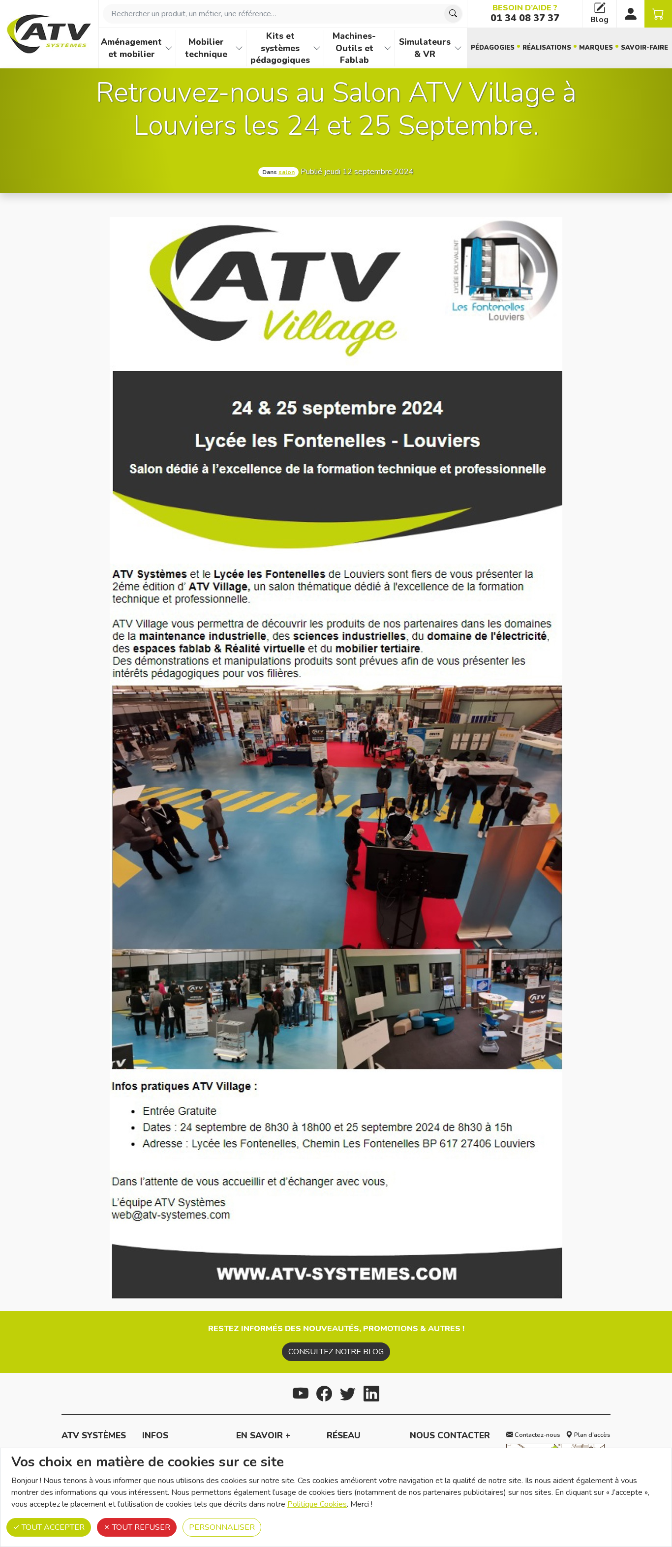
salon (286, 172)
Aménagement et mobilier (131, 48)
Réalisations (546, 47)
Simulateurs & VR (425, 48)
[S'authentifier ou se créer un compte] (631, 14)
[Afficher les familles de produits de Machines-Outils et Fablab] (388, 48)
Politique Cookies (317, 1504)
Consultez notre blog (336, 1351)
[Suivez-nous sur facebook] (324, 1392)
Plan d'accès (592, 1434)
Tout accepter (52, 1527)
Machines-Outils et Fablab (354, 48)
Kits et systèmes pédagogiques (280, 48)
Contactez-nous (536, 1434)
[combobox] (283, 14)
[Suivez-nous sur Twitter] (348, 1392)
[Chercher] (453, 14)
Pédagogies (493, 47)
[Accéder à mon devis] (658, 14)
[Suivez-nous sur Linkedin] (371, 1392)
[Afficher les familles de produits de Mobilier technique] (239, 48)
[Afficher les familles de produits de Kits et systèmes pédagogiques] (317, 48)
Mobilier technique (206, 48)
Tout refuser (140, 1527)
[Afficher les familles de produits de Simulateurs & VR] (458, 48)
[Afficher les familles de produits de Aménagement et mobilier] (169, 48)
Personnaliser (222, 1527)
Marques (596, 47)
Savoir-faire (644, 47)
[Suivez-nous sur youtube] (300, 1392)
